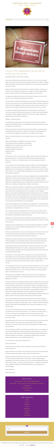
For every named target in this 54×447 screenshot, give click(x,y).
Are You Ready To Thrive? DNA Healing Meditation (27, 381)
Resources (27, 413)
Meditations (27, 408)
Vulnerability (27, 390)
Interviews (27, 404)
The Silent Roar (27, 385)
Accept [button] (27, 445)
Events (27, 402)
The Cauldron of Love (27, 388)
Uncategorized (27, 415)
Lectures (27, 406)
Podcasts (26, 76)
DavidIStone (9, 76)
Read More (32, 445)
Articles (22, 76)
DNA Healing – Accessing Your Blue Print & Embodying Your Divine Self (27, 383)
